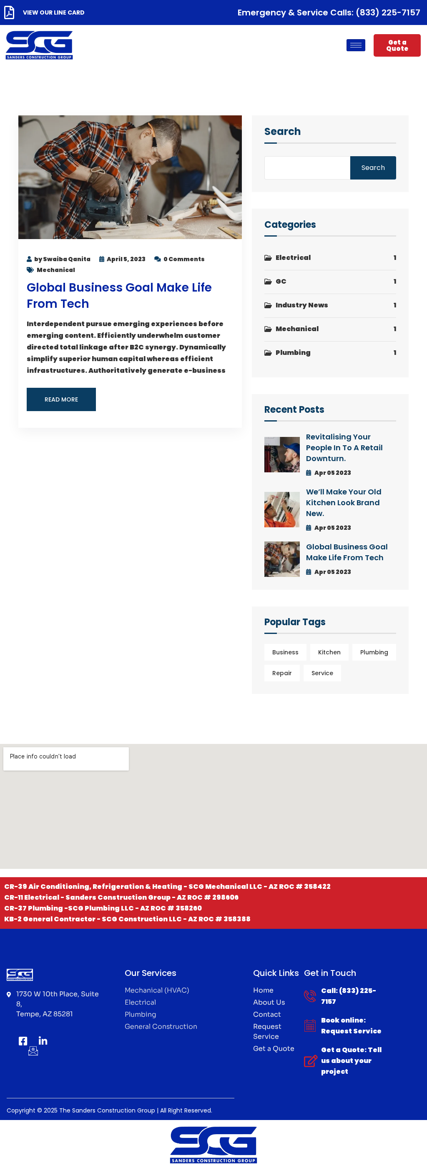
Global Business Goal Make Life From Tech (347, 552)
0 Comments (184, 259)
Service (322, 673)
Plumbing (293, 352)
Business (285, 652)
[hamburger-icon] (356, 45)
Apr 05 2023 (332, 473)
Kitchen (329, 652)
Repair (282, 673)
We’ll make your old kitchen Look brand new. (344, 502)
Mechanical (56, 270)
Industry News (302, 305)
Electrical (293, 257)
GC (281, 281)
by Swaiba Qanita (62, 259)
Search (282, 132)
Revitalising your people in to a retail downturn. (344, 448)
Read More (61, 399)
